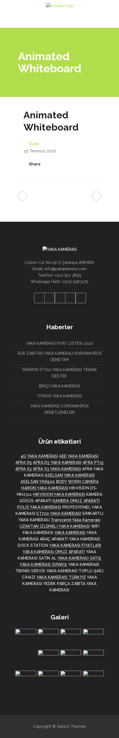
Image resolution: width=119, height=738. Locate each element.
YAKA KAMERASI (70, 532)
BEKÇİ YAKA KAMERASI (59, 386)
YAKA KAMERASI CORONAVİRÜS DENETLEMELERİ (59, 409)
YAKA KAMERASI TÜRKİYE (61, 577)
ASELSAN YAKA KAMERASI (70, 475)
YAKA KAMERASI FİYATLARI (75, 545)
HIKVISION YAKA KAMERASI (59, 494)
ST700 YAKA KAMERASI (58, 513)
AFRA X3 (23, 469)
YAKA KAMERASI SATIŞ (79, 558)
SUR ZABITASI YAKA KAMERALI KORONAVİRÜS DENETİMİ (59, 356)
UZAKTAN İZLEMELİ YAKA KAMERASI (55, 526)
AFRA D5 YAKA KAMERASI (57, 462)
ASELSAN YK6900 (37, 481)
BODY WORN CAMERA (77, 481)
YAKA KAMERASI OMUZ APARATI (54, 552)
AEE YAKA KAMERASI (79, 456)
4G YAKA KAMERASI (39, 456)
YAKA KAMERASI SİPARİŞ (43, 564)
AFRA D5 (23, 462)
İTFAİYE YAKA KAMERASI (59, 396)
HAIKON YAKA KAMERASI (44, 488)
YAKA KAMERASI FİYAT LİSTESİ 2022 (59, 343)
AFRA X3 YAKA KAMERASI (57, 469)
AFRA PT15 (93, 462)
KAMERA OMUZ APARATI (76, 501)
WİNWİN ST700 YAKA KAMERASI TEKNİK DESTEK (59, 372)
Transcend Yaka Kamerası (75, 520)
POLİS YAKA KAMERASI (39, 507)
